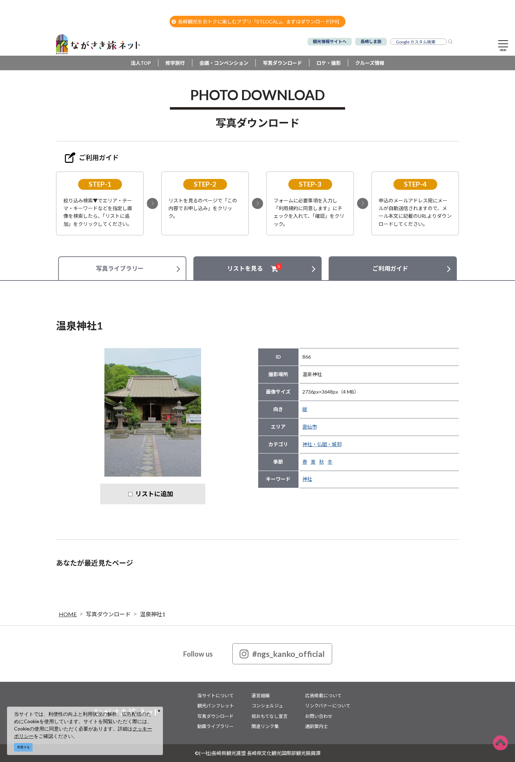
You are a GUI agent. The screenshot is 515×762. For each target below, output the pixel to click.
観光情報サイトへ (329, 41)
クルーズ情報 (369, 63)
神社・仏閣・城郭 (322, 444)
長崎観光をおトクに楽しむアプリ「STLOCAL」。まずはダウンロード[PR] (258, 22)
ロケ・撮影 (328, 63)
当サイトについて (215, 695)
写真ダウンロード (282, 63)
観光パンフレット (215, 705)
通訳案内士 (316, 726)
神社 (307, 479)
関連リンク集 (265, 726)
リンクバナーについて (327, 705)
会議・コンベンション (223, 63)
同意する (23, 747)
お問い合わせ (318, 716)
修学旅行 (175, 63)
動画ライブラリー (215, 726)
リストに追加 (154, 494)
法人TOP (141, 63)
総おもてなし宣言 (270, 716)
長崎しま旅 (371, 41)
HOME (68, 614)
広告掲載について (323, 695)
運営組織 (261, 695)
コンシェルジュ (267, 705)
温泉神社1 (152, 614)
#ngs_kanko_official (288, 654)
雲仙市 (309, 427)
